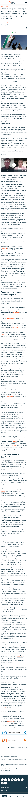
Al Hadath (15, 327)
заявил (3, 491)
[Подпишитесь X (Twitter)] (9, 779)
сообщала (21, 666)
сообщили (4, 248)
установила (9, 396)
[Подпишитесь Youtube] (12, 779)
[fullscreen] (25, 171)
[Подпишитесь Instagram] (18, 779)
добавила (3, 707)
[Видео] (17, 796)
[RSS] (22, 779)
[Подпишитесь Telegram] (15, 779)
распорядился (11, 318)
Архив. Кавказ (5, 6)
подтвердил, (10, 721)
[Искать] (24, 796)
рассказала (20, 656)
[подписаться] (5, 783)
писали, (15, 441)
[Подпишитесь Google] (2, 779)
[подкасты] (11, 796)
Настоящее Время (5, 22)
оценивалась (4, 183)
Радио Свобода (7, 161)
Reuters (3, 334)
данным (13, 445)
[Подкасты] (2, 783)
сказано (3, 340)
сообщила (16, 312)
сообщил (18, 409)
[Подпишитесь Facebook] (5, 779)
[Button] (11, 28)
